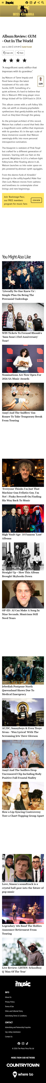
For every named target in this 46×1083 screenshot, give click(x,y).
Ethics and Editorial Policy (14, 1011)
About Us (8, 997)
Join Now (36, 200)
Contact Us (8, 1036)
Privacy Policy (10, 1002)
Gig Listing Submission (13, 1032)
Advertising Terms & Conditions (16, 1016)
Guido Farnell (27, 46)
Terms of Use (9, 1006)
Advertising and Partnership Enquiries (18, 1027)
